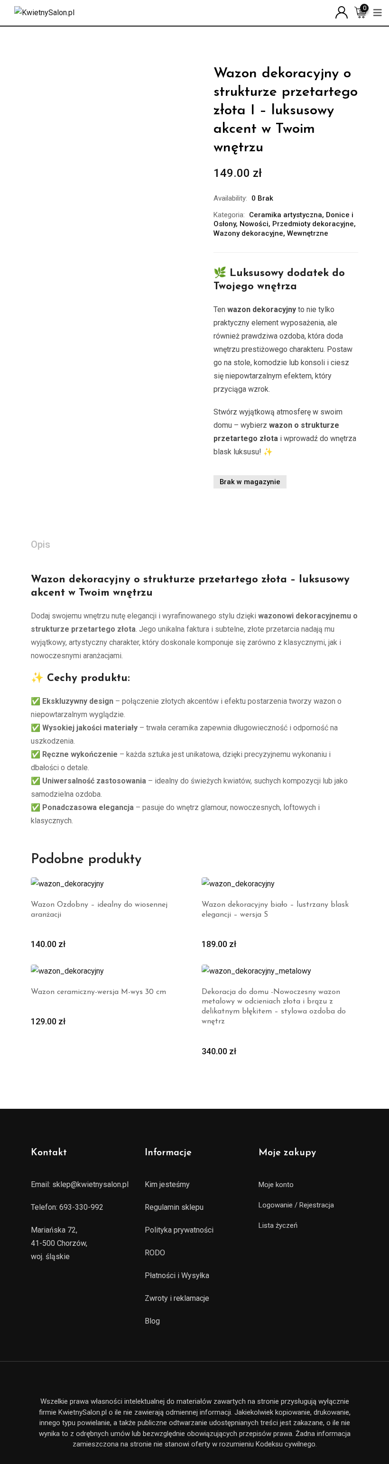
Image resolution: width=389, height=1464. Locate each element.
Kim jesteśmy (167, 1184)
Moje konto (276, 1184)
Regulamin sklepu (174, 1207)
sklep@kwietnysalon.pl (90, 1184)
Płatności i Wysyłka (177, 1275)
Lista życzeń (278, 1225)
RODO (155, 1252)
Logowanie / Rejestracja (296, 1205)
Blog (152, 1321)
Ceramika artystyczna (285, 215)
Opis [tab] (40, 544)
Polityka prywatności (179, 1229)
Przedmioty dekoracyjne (313, 224)
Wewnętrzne (307, 233)
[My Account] (341, 11)
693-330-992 (81, 1207)
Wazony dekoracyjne (248, 233)
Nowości (254, 224)
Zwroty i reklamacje (177, 1298)
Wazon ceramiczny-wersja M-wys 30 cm (98, 992)
